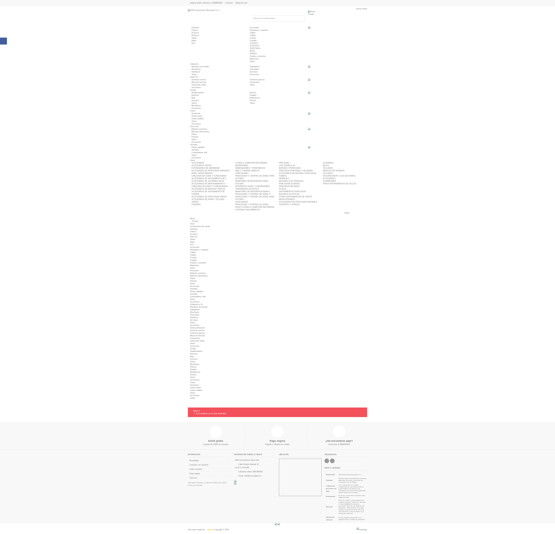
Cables (253, 33)
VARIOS (195, 202)
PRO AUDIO (284, 163)
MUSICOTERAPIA (287, 199)
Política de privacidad (195, 485)
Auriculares (254, 69)
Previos (253, 100)
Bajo (193, 98)
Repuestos (254, 59)
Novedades (194, 460)
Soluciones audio (199, 85)
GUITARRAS (328, 163)
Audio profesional (197, 328)
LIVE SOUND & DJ (287, 165)
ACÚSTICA (254, 46)
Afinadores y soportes (259, 30)
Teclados (195, 150)
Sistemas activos (199, 79)
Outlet (192, 398)
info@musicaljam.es (252, 476)
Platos (194, 134)
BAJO (252, 51)
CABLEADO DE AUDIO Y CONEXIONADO (210, 186)
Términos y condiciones (204, 482)
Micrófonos (196, 69)
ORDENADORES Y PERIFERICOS (250, 168)
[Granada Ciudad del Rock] (255, 483)
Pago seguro (194, 473)
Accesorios (254, 27)
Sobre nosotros (195, 469)
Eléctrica (195, 35)
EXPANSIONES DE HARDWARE (206, 168)
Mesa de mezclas (199, 82)
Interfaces (196, 72)
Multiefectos (255, 98)
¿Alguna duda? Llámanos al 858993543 (205, 3)
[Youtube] (332, 461)
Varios (252, 61)
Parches (195, 137)
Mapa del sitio (241, 3)
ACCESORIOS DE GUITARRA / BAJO (208, 181)
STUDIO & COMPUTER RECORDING (251, 163)
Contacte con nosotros (198, 465)
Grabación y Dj (196, 304)
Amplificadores (198, 93)
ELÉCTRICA (255, 48)
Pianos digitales (198, 147)
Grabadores (254, 66)
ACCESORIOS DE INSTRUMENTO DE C (209, 178)
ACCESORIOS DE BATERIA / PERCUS (208, 189)
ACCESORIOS (198, 163)
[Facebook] (326, 461)
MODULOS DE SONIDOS (334, 171)
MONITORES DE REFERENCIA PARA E (252, 191)
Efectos (253, 93)
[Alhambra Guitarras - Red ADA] (255, 481)
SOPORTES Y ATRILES (289, 204)
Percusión (194, 270)
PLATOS (282, 189)
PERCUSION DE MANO (289, 186)
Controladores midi (199, 152)
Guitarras (195, 27)
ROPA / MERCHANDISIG (202, 173)
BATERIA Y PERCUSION (289, 168)
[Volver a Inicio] (189, 404)
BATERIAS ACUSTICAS (289, 194)
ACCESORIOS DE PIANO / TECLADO (208, 199)
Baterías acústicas (199, 129)
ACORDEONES (329, 181)
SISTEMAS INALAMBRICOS (247, 210)
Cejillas (253, 35)
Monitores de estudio (200, 66)
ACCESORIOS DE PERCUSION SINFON (209, 197)
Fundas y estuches (258, 56)
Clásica (195, 30)
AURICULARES (242, 173)
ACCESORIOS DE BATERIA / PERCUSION (297, 173)
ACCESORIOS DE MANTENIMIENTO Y (209, 184)
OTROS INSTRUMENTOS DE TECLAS (339, 184)
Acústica (195, 33)
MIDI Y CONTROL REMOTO (247, 171)
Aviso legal (191, 482)
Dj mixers (254, 72)
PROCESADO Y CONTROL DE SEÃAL (252, 204)
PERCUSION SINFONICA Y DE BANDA (296, 171)
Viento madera (198, 119)
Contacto (229, 3)
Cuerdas (253, 40)
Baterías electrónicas (200, 132)
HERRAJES (284, 178)
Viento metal (197, 116)
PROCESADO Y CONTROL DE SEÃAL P (253, 194)
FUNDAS (283, 176)
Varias (194, 38)
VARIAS (253, 53)
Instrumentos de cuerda (200, 226)
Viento (192, 382)
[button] (312, 14)
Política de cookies (219, 482)
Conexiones (255, 82)
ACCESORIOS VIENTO (202, 165)
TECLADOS (328, 168)
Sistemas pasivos (257, 79)
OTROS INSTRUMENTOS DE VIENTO (295, 197)
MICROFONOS (241, 165)
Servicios (193, 478)
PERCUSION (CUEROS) (289, 184)
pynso (210, 530)
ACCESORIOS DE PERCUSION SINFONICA (211, 171)
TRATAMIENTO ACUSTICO (247, 189)
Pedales (253, 95)
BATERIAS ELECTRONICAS (291, 181)
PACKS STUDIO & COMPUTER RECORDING (254, 207)
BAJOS (326, 165)
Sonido (193, 349)
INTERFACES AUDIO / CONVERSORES (252, 186)
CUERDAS (196, 204)
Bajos (194, 40)
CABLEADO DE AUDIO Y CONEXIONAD (209, 176)
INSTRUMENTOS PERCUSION (292, 191)
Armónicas (196, 113)
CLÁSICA (254, 43)
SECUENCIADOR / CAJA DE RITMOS (339, 176)
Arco (193, 43)
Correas (253, 38)
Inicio (192, 224)
